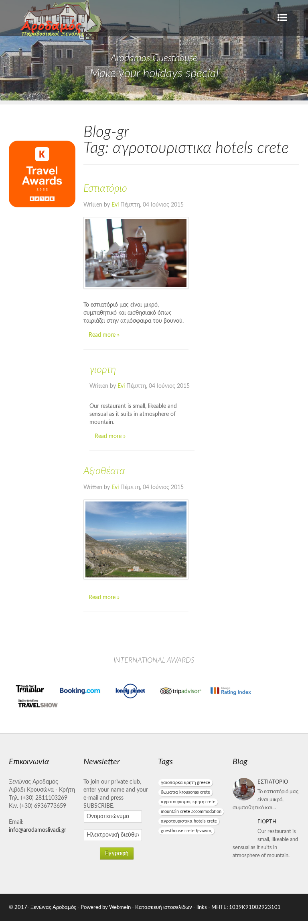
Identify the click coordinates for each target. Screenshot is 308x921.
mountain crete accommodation (191, 811)
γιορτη (102, 370)
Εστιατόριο (105, 189)
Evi (115, 205)
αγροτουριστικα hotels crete (189, 821)
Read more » (104, 335)
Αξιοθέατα (104, 471)
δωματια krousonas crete (185, 792)
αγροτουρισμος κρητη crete (188, 802)
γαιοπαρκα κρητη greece (185, 782)
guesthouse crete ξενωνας (186, 831)
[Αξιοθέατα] (135, 539)
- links (200, 907)
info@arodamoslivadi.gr (37, 830)
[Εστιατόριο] (135, 253)
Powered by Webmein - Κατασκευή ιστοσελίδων (137, 907)
